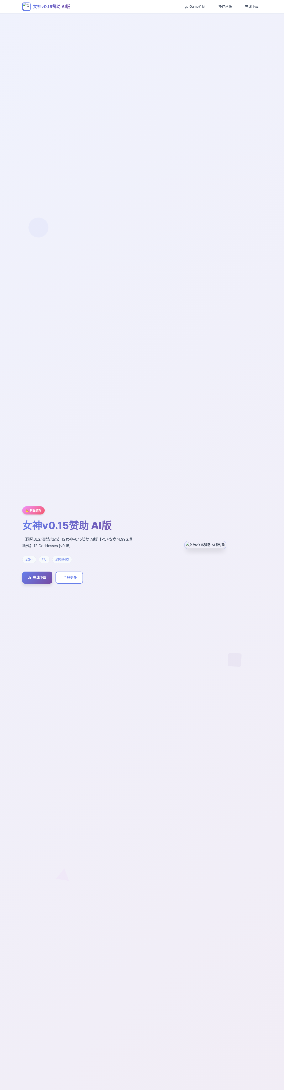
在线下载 (251, 6)
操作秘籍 (225, 6)
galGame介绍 (195, 6)
